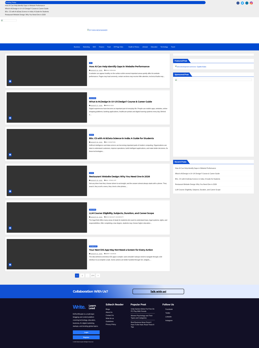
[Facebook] (237, 3)
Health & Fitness (133, 47)
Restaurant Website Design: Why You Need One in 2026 (25, 15)
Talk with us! (158, 291)
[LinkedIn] (246, 3)
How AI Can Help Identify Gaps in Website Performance (25, 5)
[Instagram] (251, 3)
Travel (173, 47)
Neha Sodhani (110, 70)
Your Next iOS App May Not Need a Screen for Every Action (121, 250)
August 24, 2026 (97, 217)
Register (86, 337)
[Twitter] (242, 3)
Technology (164, 47)
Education (154, 47)
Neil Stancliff (110, 180)
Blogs (91, 134)
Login (86, 332)
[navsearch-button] (249, 47)
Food (109, 47)
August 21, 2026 (97, 253)
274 (92, 276)
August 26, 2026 (97, 142)
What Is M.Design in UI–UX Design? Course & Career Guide (26, 8)
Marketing (86, 47)
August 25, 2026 (97, 180)
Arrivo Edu (109, 105)
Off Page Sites (118, 47)
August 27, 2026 (97, 105)
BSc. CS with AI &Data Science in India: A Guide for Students (27, 11)
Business (77, 47)
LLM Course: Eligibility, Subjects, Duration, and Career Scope (121, 213)
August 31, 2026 (97, 70)
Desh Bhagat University (114, 217)
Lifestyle (145, 47)
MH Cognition (110, 142)
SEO (94, 47)
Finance (101, 47)
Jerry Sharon (110, 253)
